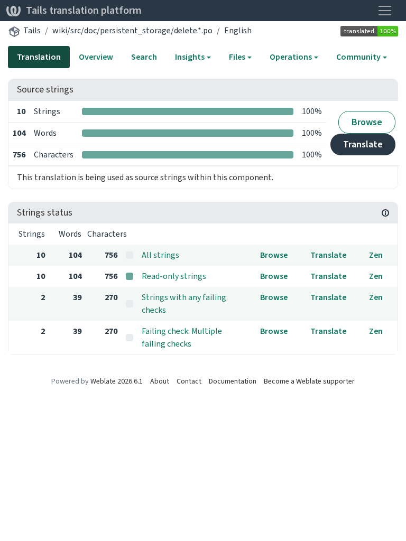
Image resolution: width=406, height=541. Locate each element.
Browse (367, 122)
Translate (363, 144)
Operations (291, 56)
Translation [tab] (39, 56)
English (238, 30)
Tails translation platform (84, 10)
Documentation (232, 381)
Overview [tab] (96, 56)
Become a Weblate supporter (309, 381)
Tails (32, 30)
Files (237, 56)
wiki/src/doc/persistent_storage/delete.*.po (132, 30)
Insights (190, 56)
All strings (160, 254)
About (159, 381)
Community (358, 56)
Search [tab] (144, 56)
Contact (189, 381)
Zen (376, 254)
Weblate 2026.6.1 (116, 381)
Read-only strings (174, 276)
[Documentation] (385, 213)
